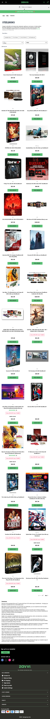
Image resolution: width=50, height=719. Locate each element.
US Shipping (7, 680)
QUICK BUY (37, 341)
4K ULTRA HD (24, 37)
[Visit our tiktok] (13, 660)
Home (4, 15)
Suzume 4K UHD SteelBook (13, 371)
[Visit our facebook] (2, 660)
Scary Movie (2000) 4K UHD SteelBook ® (37, 110)
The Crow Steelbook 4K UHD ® (37, 75)
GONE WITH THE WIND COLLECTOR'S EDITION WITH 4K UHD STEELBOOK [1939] (13, 330)
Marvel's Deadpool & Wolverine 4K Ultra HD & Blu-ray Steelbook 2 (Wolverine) (13, 452)
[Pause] (49, 7)
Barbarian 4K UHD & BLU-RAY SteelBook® (37, 183)
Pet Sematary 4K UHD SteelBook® (37, 371)
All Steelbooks (32, 37)
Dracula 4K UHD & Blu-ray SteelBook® (37, 255)
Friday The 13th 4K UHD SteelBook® (13, 183)
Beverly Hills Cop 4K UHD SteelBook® (37, 406)
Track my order (8, 685)
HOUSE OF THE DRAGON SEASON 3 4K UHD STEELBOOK (13, 111)
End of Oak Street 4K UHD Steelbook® (12, 75)
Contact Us (7, 675)
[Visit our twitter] (6, 660)
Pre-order (13, 81)
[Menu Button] (2, 2)
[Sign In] (44, 2)
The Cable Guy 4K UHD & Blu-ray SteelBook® (13, 497)
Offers (7, 15)
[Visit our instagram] (9, 660)
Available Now (8, 37)
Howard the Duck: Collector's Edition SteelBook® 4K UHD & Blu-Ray (37, 498)
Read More (4, 33)
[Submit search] (6, 2)
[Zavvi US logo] (25, 2)
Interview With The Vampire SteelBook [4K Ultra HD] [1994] (13, 256)
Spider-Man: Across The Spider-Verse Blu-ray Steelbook (37, 535)
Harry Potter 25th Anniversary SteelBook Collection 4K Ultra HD (37, 293)
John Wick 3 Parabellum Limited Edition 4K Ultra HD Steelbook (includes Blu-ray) (13, 407)
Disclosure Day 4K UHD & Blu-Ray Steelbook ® (37, 579)
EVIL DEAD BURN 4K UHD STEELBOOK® (12, 219)
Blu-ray (38, 28)
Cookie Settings (8, 688)
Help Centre (7, 683)
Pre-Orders (15, 37)
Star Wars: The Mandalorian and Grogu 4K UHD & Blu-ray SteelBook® (13, 293)
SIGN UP (5, 652)
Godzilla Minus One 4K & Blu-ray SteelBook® (37, 148)
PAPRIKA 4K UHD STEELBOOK (13, 148)
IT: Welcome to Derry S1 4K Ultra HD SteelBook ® (37, 452)
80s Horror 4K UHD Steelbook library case (37, 219)
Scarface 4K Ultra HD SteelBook (13, 534)
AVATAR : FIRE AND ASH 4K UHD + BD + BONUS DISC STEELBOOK (37, 330)
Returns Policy (8, 678)
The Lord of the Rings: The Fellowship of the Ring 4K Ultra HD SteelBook (13, 579)
